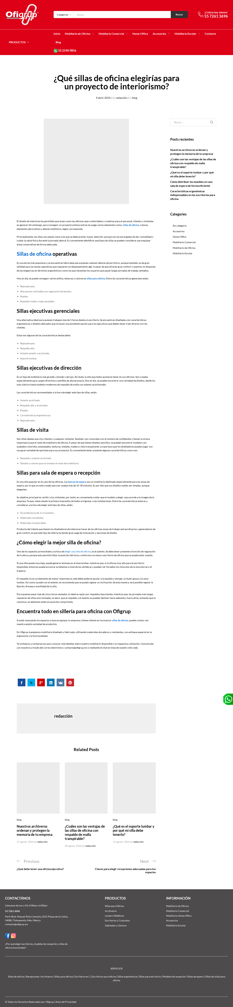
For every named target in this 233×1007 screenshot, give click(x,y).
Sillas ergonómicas (127, 976)
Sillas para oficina (63, 976)
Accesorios (179, 231)
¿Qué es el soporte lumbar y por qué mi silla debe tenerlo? (133, 830)
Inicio (57, 33)
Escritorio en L (82, 976)
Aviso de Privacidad (65, 1001)
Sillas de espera (195, 976)
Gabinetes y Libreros (116, 925)
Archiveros (111, 910)
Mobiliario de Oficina (184, 247)
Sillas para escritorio (150, 976)
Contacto (210, 33)
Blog (58, 42)
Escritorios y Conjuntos (117, 920)
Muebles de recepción (174, 976)
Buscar (179, 14)
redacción (121, 97)
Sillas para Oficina (114, 905)
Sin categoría (179, 225)
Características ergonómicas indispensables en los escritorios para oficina (192, 194)
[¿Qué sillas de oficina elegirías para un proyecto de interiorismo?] (21, 682)
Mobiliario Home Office (178, 915)
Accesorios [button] (159, 33)
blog (134, 97)
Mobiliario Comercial (184, 242)
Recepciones (32, 976)
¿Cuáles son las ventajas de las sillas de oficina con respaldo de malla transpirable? (85, 832)
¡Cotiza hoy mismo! (216, 12)
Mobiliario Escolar (182, 253)
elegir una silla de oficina (78, 551)
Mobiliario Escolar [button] (185, 33)
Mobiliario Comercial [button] (111, 33)
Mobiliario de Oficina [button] (77, 33)
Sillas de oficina (34, 254)
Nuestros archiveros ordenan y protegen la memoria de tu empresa (34, 830)
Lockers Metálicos (114, 915)
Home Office (140, 33)
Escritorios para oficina (104, 976)
